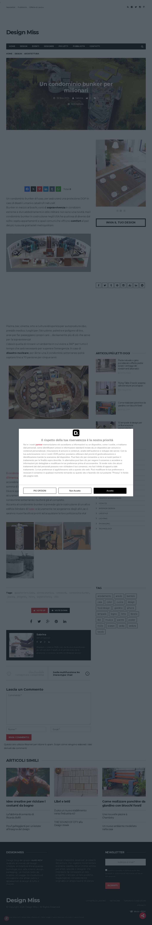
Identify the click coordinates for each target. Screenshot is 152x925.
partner (39, 445)
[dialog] (76, 462)
